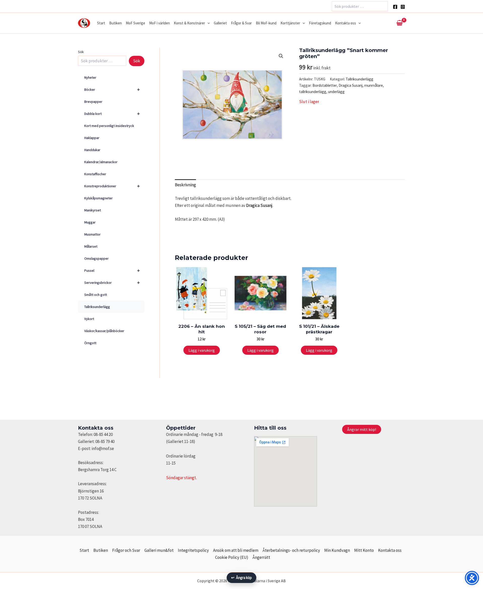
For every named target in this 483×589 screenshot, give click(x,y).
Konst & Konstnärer (189, 23)
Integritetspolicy (193, 550)
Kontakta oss (345, 23)
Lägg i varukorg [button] (201, 350)
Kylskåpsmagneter (98, 198)
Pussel (112, 270)
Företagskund (320, 23)
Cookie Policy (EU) (231, 557)
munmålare (373, 85)
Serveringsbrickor (112, 282)
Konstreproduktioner (112, 186)
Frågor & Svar (241, 23)
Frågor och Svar (126, 550)
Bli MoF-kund (266, 23)
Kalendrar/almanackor (100, 162)
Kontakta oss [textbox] (95, 428)
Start (101, 23)
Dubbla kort (112, 113)
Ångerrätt (261, 557)
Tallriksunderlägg (97, 306)
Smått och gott (95, 294)
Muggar (90, 222)
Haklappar (91, 137)
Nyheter (90, 77)
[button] (207, 23)
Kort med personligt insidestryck (109, 125)
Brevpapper (93, 101)
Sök (81, 52)
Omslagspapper (96, 258)
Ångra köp (241, 577)
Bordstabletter (324, 85)
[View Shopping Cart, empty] (399, 23)
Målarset (90, 246)
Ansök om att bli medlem (235, 550)
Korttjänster (290, 23)
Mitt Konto (364, 550)
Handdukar (92, 150)
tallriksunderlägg (312, 91)
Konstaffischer (95, 174)
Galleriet (220, 23)
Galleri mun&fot (159, 550)
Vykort (89, 318)
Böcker (112, 89)
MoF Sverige (135, 23)
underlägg (336, 91)
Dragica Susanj (351, 85)
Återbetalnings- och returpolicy (291, 550)
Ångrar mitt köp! (361, 429)
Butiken (115, 23)
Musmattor (92, 234)
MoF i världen (159, 23)
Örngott (90, 343)
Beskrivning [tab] (185, 185)
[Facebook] (395, 7)
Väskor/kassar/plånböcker (104, 331)
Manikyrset (92, 210)
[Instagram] (402, 7)
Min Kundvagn (337, 550)
